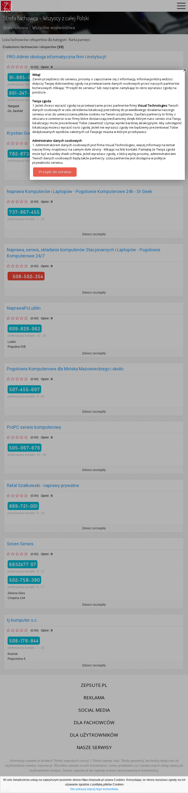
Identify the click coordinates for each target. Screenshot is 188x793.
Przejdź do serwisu (55, 171)
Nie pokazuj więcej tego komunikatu (94, 789)
